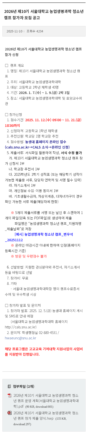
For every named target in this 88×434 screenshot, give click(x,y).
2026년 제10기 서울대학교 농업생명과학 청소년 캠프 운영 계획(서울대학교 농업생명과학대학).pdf (46, 401)
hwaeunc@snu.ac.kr (20, 337)
